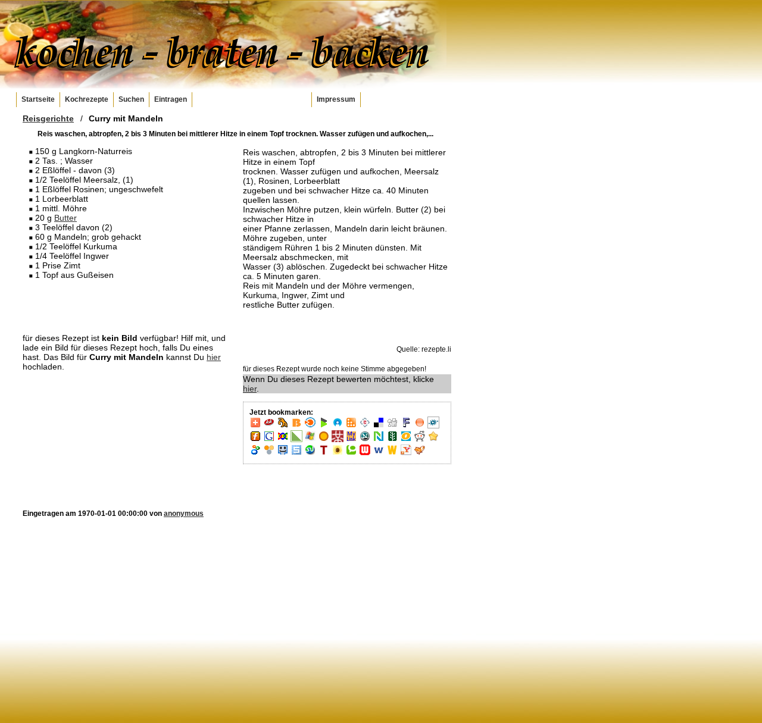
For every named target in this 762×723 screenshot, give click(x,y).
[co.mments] (351, 426)
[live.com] (310, 440)
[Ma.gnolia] (324, 440)
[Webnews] (365, 453)
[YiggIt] (420, 453)
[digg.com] (392, 426)
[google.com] (269, 440)
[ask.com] (269, 426)
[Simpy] (269, 453)
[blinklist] (310, 426)
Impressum (336, 99)
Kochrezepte (86, 99)
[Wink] (379, 453)
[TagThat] (337, 453)
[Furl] (255, 440)
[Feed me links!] (420, 426)
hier (214, 357)
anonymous (184, 513)
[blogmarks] (324, 426)
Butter (65, 218)
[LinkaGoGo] (283, 440)
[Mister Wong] (337, 440)
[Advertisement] (126, 306)
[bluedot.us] (337, 426)
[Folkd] (433, 426)
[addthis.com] (255, 426)
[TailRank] (324, 453)
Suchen (131, 99)
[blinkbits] (296, 426)
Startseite (38, 99)
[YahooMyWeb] (406, 453)
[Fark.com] (406, 426)
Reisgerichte (48, 118)
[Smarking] (283, 453)
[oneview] (406, 440)
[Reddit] (420, 440)
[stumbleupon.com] (310, 453)
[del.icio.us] (379, 426)
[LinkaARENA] (296, 440)
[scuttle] (433, 440)
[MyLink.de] (351, 440)
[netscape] (365, 440)
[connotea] (365, 426)
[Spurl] (296, 453)
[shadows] (255, 453)
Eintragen (170, 99)
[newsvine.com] (392, 440)
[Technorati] (351, 453)
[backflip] (283, 426)
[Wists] (392, 453)
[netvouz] (379, 440)
